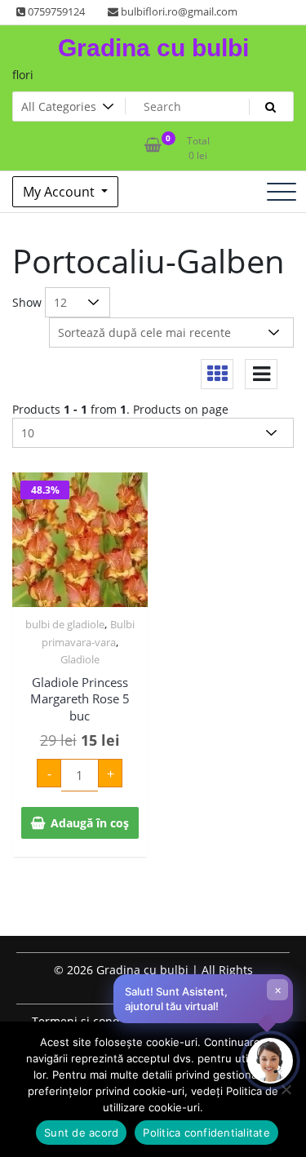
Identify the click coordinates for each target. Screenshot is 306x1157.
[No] (285, 1089)
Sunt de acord (81, 1132)
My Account (60, 192)
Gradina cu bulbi (153, 47)
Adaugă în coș (90, 823)
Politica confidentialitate (206, 1132)
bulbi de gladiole (64, 624)
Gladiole (80, 659)
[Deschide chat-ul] (270, 1061)
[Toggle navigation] (281, 192)
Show (27, 302)
